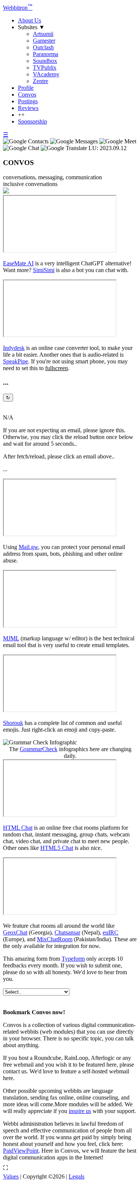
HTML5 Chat (56, 848)
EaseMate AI (18, 263)
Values (11, 1176)
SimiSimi (44, 270)
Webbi (17, 7)
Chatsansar (67, 932)
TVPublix (44, 67)
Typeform (73, 958)
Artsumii (43, 34)
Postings (28, 101)
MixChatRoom (54, 939)
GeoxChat (15, 932)
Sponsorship (32, 121)
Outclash (43, 47)
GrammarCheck (38, 749)
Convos (27, 94)
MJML (11, 638)
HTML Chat (17, 827)
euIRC (110, 932)
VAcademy (46, 74)
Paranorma (45, 54)
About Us (29, 20)
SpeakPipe (15, 361)
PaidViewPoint (20, 1150)
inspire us (80, 1111)
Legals (76, 1176)
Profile (26, 88)
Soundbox (45, 61)
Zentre (40, 81)
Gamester (44, 40)
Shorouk (13, 723)
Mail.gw (28, 547)
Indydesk (14, 348)
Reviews (28, 108)
